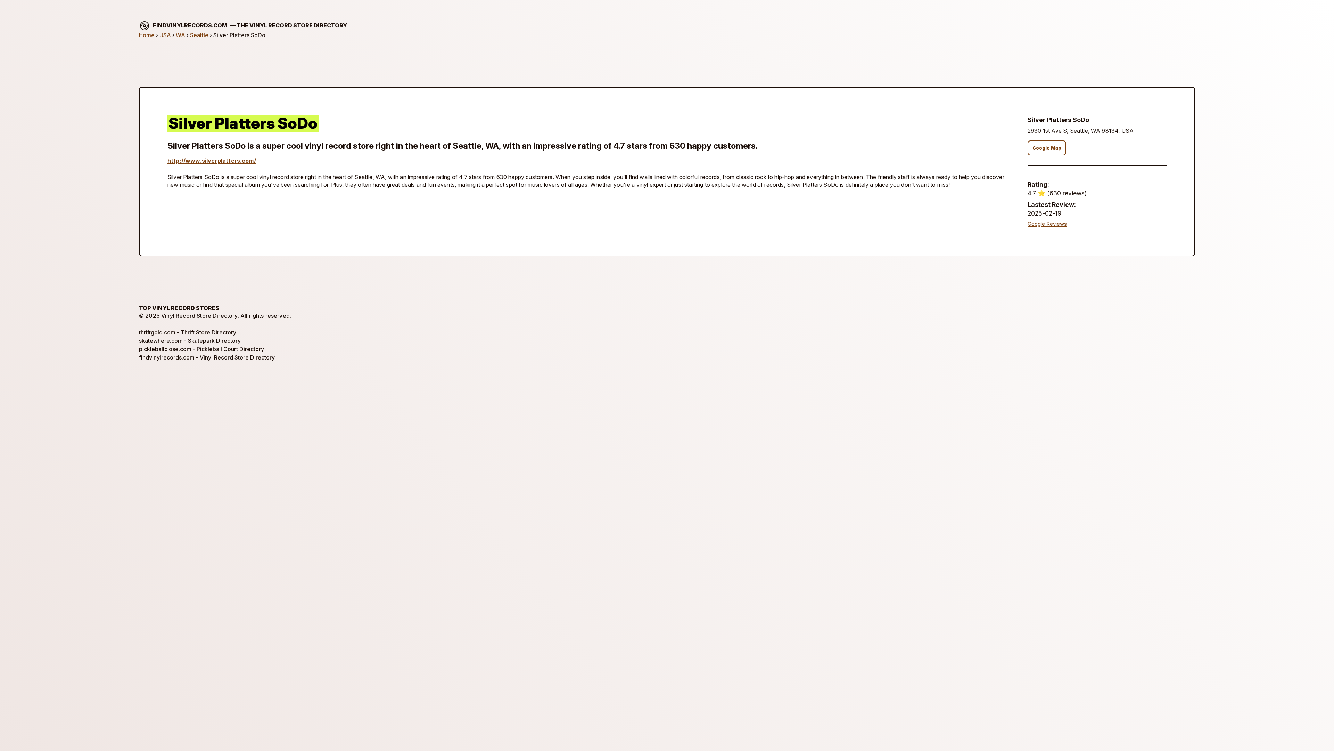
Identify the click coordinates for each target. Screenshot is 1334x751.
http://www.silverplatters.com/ (211, 160)
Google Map (1046, 148)
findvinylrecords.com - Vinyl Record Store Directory (207, 357)
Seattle (199, 35)
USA (165, 35)
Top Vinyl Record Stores (179, 308)
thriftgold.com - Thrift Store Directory (187, 332)
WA (180, 35)
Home (147, 35)
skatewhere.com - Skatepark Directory (190, 340)
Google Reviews (1047, 224)
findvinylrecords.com (250, 25)
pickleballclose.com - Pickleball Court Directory (201, 349)
